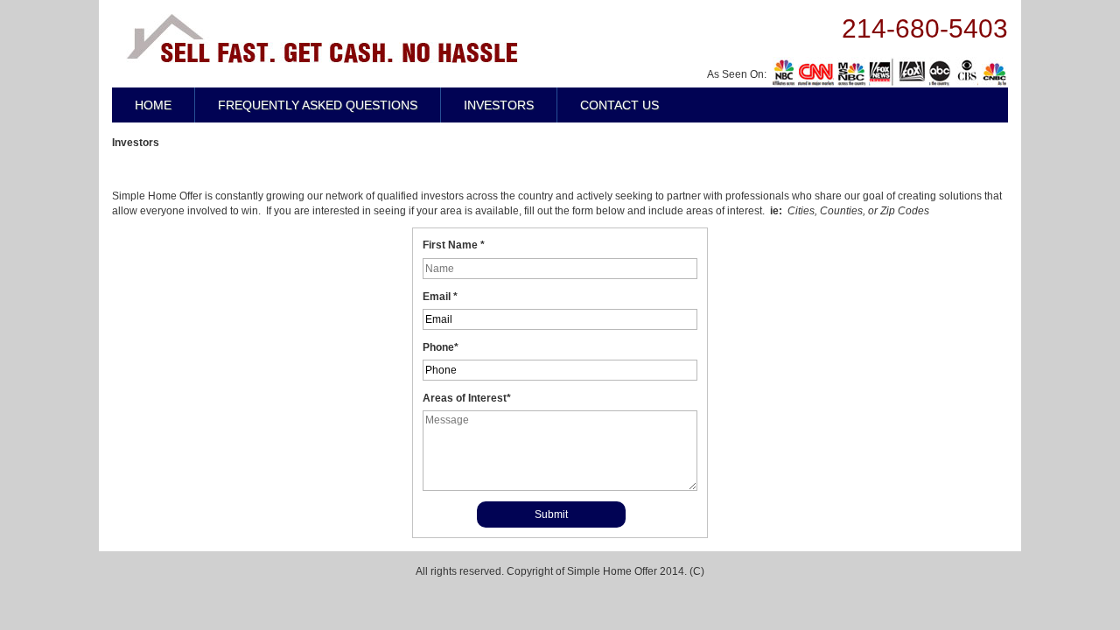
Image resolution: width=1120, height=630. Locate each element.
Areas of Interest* (467, 398)
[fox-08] (912, 72)
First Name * (454, 245)
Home (153, 105)
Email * (440, 296)
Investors (499, 105)
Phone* (440, 347)
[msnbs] (851, 72)
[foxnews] (881, 72)
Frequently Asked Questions (317, 105)
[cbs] (967, 72)
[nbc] (783, 72)
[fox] (940, 72)
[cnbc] (994, 72)
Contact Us (619, 105)
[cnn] (816, 72)
